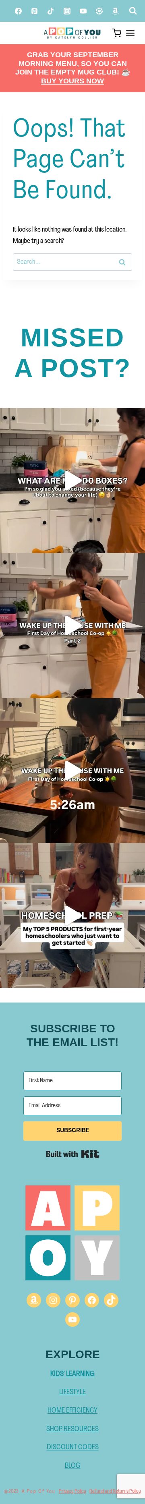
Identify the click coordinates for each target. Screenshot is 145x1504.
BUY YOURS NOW (72, 81)
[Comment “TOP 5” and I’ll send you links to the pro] (72, 915)
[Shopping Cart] (115, 33)
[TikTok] (51, 11)
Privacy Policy (72, 1491)
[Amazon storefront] (115, 11)
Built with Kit (72, 1154)
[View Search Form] (131, 11)
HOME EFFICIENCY (72, 1410)
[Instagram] (67, 11)
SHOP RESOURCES (72, 1429)
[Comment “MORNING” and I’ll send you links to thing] (72, 770)
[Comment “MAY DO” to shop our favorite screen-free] (72, 480)
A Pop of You (38, 1491)
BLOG (73, 1466)
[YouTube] (83, 11)
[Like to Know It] (99, 11)
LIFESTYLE (72, 1392)
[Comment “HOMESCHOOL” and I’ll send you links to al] (72, 625)
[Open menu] (130, 33)
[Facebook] (18, 11)
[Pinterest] (34, 11)
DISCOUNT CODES (73, 1447)
